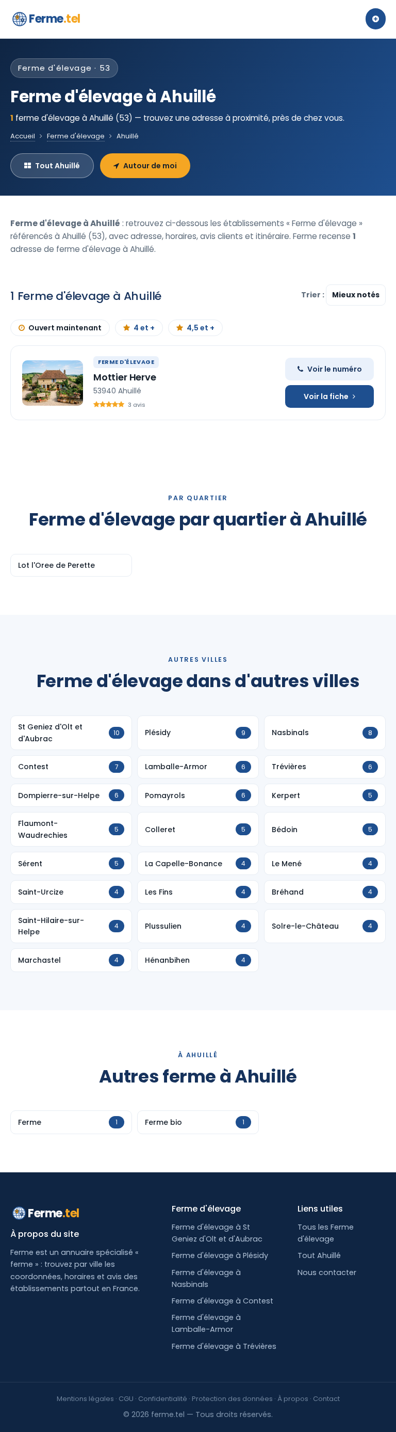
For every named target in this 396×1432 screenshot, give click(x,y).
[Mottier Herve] (52, 383)
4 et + (144, 328)
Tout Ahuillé (57, 166)
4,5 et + (200, 328)
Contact (326, 1399)
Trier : (313, 295)
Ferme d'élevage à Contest (222, 1301)
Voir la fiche (326, 396)
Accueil (22, 136)
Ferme (54, 19)
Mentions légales (85, 1399)
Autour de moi (150, 166)
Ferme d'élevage (76, 136)
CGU (126, 1399)
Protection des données (232, 1399)
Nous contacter (327, 1272)
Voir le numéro (334, 369)
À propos (292, 1399)
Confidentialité (162, 1399)
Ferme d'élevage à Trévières (224, 1346)
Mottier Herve (124, 377)
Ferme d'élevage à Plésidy (220, 1255)
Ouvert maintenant (65, 328)
